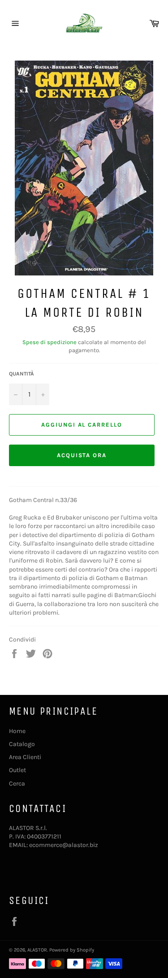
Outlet (17, 770)
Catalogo (22, 744)
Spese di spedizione (49, 342)
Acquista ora (82, 455)
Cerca (17, 783)
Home (17, 731)
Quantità (21, 374)
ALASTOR (37, 950)
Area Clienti (25, 757)
